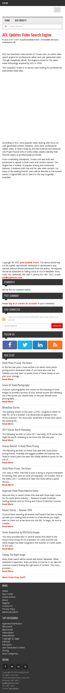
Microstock (7, 626)
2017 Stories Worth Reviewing (16, 430)
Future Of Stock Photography (15, 385)
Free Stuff (9, 355)
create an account (27, 303)
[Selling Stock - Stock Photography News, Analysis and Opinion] (24, 12)
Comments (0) (8, 42)
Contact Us (7, 606)
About (5, 600)
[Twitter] (12, 667)
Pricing (5, 650)
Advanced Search (10, 612)
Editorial (6, 641)
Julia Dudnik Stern (30, 40)
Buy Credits (20, 20)
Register (6, 603)
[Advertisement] (32, 107)
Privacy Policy (8, 609)
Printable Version (49, 40)
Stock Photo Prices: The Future (16, 468)
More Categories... (10, 653)
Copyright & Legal (10, 638)
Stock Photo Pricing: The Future (17, 363)
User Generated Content (13, 647)
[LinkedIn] (19, 667)
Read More (7, 379)
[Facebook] (5, 667)
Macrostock (7, 629)
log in (12, 303)
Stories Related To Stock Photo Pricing (20, 446)
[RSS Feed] (25, 667)
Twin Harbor (13, 688)
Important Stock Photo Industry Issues (20, 490)
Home (7, 20)
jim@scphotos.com (12, 277)
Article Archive (8, 597)
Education (6, 644)
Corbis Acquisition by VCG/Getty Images (21, 532)
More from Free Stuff (13, 577)
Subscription (8, 632)
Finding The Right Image (13, 554)
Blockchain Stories (11, 407)
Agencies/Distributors (12, 623)
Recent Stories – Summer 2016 (17, 510)
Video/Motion (8, 635)
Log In (5, 3)
